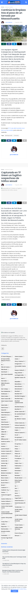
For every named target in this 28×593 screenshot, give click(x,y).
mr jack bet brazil (20, 414)
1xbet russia (4, 422)
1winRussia (4, 394)
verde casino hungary (18, 510)
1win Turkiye (4, 389)
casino (3, 492)
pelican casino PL (20, 432)
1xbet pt (3, 417)
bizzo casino (4, 478)
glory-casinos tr (20, 361)
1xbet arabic (4, 396)
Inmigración (18, 364)
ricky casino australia (18, 481)
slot (16, 488)
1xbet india (4, 405)
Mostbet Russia (19, 406)
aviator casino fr (6, 453)
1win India (4, 381)
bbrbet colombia (6, 473)
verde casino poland (21, 515)
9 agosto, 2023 (18, 22)
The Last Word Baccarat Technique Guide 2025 (14, 557)
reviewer (17, 475)
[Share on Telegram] (14, 44)
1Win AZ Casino (5, 367)
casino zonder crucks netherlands (6, 512)
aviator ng (4, 463)
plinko (16, 449)
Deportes (4, 526)
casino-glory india (6, 517)
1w (1, 364)
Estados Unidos (9, 7)
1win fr (3, 378)
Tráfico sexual (6, 299)
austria (3, 444)
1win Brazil (4, 372)
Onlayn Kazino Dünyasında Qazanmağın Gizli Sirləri (13, 550)
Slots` (16, 493)
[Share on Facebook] (9, 44)
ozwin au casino (19, 428)
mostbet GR (18, 393)
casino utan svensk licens (6, 507)
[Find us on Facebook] (2, 348)
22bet (3, 429)
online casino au (19, 423)
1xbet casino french (7, 401)
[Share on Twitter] (19, 44)
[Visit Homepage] (14, 2)
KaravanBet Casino (20, 366)
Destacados (4, 529)
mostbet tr (18, 409)
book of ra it (4, 483)
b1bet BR (3, 466)
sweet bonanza (19, 500)
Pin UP (16, 435)
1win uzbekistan (5, 391)
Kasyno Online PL (19, 370)
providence (9, 22)
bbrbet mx (4, 475)
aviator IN (4, 456)
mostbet (17, 391)
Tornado (16, 135)
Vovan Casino (19, 525)
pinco (16, 446)
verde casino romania (18, 520)
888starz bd (4, 439)
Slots (16, 491)
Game (16, 359)
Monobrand (18, 389)
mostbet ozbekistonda (19, 401)
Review (17, 473)
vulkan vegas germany (19, 528)
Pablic (16, 430)
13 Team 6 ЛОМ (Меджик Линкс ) (5, 359)
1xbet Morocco (5, 415)
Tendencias (18, 507)
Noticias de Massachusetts (12, 297)
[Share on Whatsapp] (3, 44)
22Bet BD (3, 432)
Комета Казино (19, 533)
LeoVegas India (19, 375)
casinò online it (5, 504)
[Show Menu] (2, 2)
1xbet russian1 (5, 427)
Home (2, 7)
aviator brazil (5, 449)
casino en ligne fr (6, 495)
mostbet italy (19, 398)
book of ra (4, 480)
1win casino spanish (7, 374)
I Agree (14, 591)
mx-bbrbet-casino (20, 419)
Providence (18, 458)
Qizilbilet (17, 468)
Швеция (17, 535)
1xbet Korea (4, 407)
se (15, 486)
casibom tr (4, 487)
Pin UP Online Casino (20, 440)
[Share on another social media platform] (24, 44)
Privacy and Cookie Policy (19, 589)
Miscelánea (18, 384)
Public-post (18, 463)
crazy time (4, 521)
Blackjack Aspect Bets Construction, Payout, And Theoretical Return (12, 571)
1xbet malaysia (5, 412)
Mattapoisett (8, 135)
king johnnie (18, 372)
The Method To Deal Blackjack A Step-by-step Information (14, 564)
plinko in (17, 451)
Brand (3, 485)
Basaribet (4, 470)
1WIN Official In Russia (5, 384)
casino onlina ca (6, 499)
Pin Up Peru (18, 444)
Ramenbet (18, 470)
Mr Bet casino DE (19, 411)
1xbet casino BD (5, 398)
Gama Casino (19, 356)
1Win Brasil (4, 369)
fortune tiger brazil (6, 538)
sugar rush (18, 498)
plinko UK (17, 453)
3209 (2, 436)
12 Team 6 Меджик (6, 356)
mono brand (18, 386)
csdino (3, 524)
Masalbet (17, 381)
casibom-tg (4, 490)
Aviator (3, 446)
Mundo (17, 416)
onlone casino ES (20, 425)
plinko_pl (17, 456)
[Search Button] (26, 2)
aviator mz (4, 461)
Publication (18, 466)
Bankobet (4, 468)
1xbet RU (3, 419)
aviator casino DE (6, 451)
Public (16, 461)
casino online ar (6, 501)
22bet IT (3, 434)
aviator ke (4, 458)
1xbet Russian (5, 424)
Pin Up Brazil (18, 437)
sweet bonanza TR (20, 503)
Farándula (4, 535)
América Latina (5, 441)
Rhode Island (18, 478)
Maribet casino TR (20, 377)
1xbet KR (3, 410)
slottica (17, 495)
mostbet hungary (20, 396)
